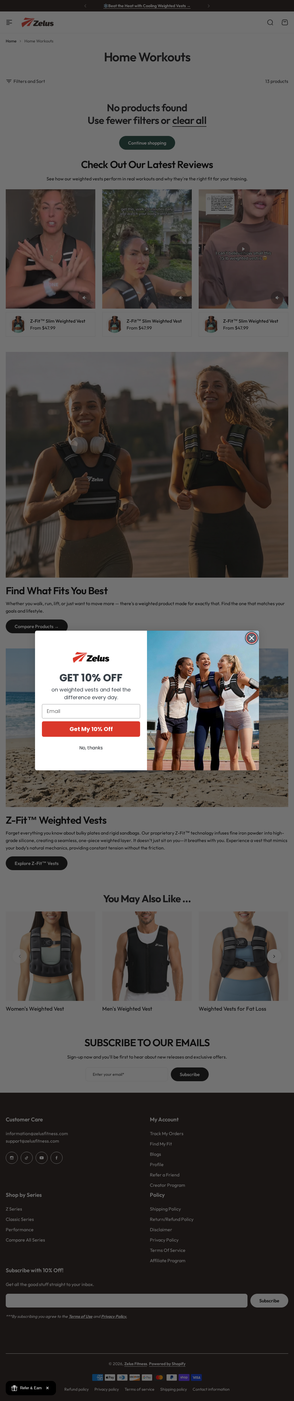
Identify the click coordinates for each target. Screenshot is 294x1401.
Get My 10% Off (91, 729)
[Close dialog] (252, 638)
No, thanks (91, 748)
